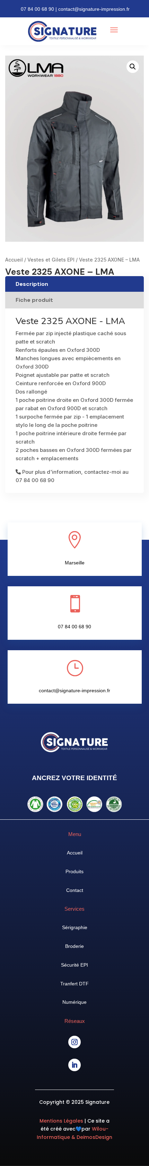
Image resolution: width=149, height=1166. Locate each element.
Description (32, 284)
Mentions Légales (62, 1120)
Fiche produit (34, 300)
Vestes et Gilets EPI (50, 260)
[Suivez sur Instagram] (74, 1042)
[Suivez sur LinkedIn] (74, 1065)
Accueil (14, 260)
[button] (132, 66)
